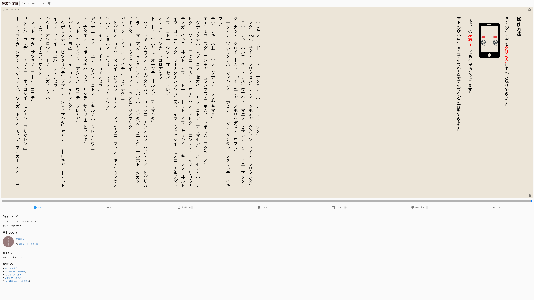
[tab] (37, 207)
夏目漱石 (17, 274)
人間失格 (9, 277)
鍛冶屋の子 (10, 271)
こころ (8, 274)
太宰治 (18, 277)
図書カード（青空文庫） (29, 244)
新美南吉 (20, 239)
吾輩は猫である (12, 280)
